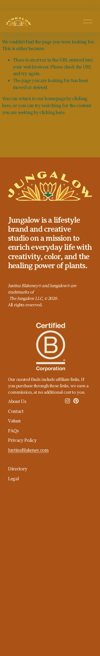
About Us (17, 401)
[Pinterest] (76, 401)
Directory (17, 469)
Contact (15, 411)
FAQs (13, 431)
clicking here (52, 112)
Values (14, 421)
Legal (13, 479)
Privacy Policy (22, 440)
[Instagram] (67, 401)
